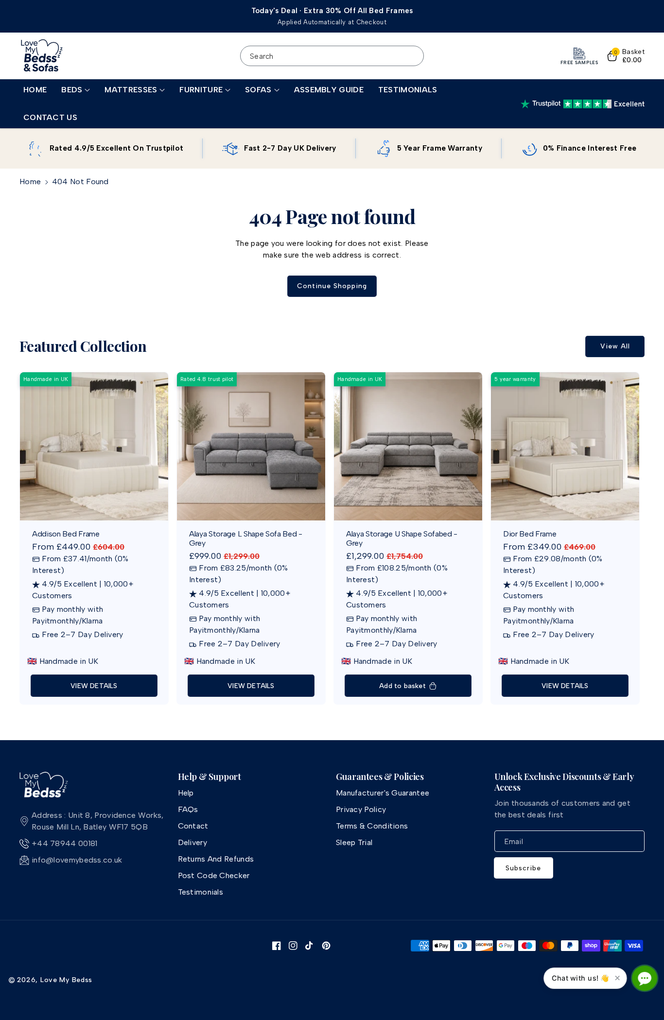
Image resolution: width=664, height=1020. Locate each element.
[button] (75, 90)
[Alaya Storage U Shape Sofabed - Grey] (408, 446)
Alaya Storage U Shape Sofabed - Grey (401, 538)
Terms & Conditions (372, 825)
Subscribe (523, 868)
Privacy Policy (361, 809)
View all (615, 346)
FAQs (188, 809)
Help (186, 792)
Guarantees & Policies (379, 777)
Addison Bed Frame (66, 533)
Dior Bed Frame (530, 533)
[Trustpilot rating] (583, 104)
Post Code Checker (214, 875)
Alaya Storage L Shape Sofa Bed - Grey (245, 538)
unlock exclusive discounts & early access (564, 782)
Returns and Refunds (216, 859)
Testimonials (201, 892)
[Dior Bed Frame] (565, 446)
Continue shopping (332, 286)
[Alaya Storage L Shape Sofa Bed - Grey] (251, 446)
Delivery (192, 842)
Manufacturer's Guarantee (382, 792)
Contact (193, 825)
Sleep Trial (354, 842)
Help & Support (209, 777)
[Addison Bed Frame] (94, 446)
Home (30, 181)
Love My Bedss (66, 980)
